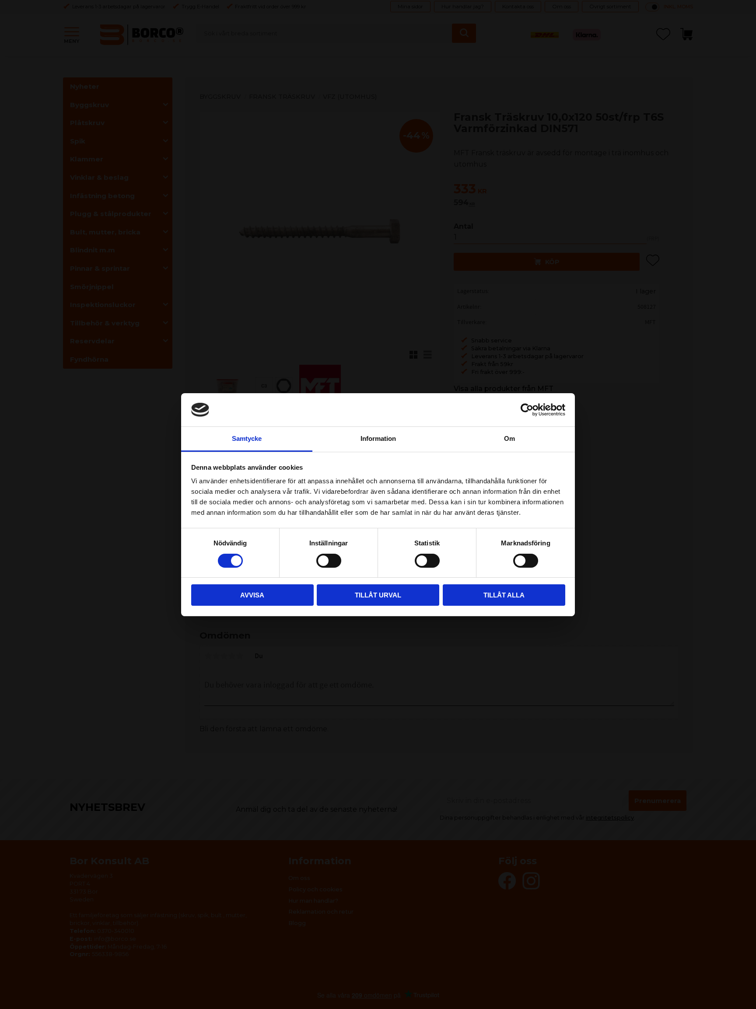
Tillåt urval (378, 595)
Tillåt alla (504, 595)
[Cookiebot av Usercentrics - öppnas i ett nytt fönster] (527, 409)
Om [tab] (509, 438)
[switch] (328, 561)
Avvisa (252, 595)
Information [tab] (378, 438)
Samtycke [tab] (247, 438)
